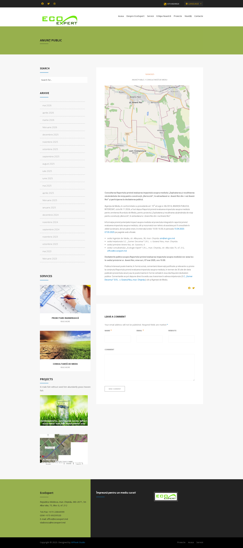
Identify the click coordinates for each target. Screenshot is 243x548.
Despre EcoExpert (135, 16)
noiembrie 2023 (50, 236)
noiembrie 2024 (50, 222)
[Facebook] (42, 3)
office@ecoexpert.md (117, 250)
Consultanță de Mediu (156, 79)
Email (139, 330)
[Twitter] (48, 3)
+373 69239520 (173, 4)
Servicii (150, 16)
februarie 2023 (49, 258)
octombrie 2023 (50, 244)
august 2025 (48, 163)
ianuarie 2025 (49, 207)
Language (193, 3)
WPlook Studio (78, 542)
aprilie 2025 (48, 193)
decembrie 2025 (50, 134)
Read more (65, 321)
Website (172, 330)
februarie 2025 (49, 200)
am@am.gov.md (167, 238)
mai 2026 (46, 105)
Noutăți (188, 16)
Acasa (121, 16)
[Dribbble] (54, 3)
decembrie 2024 (50, 214)
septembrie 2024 (50, 229)
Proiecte (178, 16)
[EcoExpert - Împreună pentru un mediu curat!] (59, 19)
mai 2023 (46, 251)
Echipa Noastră (163, 16)
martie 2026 (48, 120)
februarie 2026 (49, 127)
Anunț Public (138, 79)
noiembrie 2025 (50, 141)
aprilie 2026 (48, 112)
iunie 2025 (47, 178)
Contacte (198, 16)
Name (107, 330)
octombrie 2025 (50, 149)
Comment (109, 349)
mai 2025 (46, 185)
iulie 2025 (47, 171)
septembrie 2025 (50, 156)
